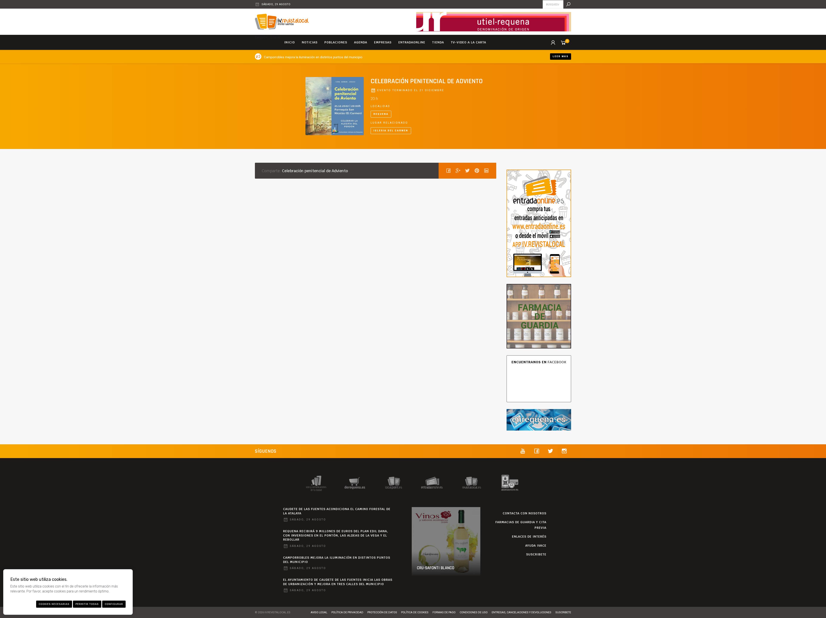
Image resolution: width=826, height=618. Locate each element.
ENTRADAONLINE (411, 42)
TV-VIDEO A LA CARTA (468, 42)
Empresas (382, 42)
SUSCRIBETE (536, 554)
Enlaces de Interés (529, 536)
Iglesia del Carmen (390, 130)
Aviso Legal (319, 612)
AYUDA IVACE (535, 545)
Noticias (309, 42)
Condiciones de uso (474, 612)
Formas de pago (444, 612)
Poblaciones (335, 42)
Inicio (289, 42)
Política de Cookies (414, 612)
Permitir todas (87, 604)
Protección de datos (382, 612)
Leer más (561, 56)
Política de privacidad (347, 612)
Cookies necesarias (54, 604)
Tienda (438, 42)
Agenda (360, 42)
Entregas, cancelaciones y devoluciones (521, 612)
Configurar (114, 604)
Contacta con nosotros (524, 513)
